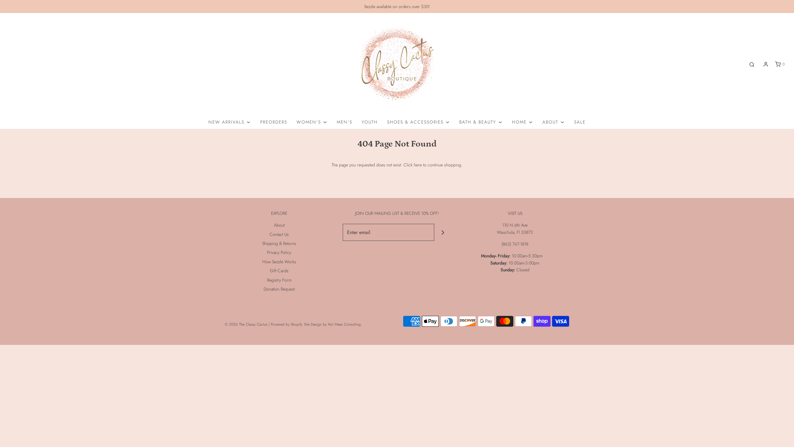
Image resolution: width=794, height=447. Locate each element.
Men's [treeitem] (344, 122)
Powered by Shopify (286, 324)
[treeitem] (229, 122)
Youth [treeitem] (370, 122)
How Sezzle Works (279, 262)
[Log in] (765, 64)
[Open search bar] (751, 64)
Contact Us (279, 234)
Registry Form (279, 280)
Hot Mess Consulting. (345, 324)
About (279, 225)
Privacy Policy (279, 252)
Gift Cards (279, 271)
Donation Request (279, 289)
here (418, 165)
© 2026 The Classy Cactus (246, 324)
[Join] (442, 232)
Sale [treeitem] (580, 122)
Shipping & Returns (279, 243)
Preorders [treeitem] (273, 122)
